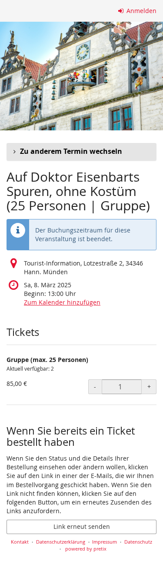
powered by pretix (85, 548)
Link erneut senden (81, 526)
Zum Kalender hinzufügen (62, 302)
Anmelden (140, 11)
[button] (81, 151)
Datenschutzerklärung (60, 541)
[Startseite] (81, 76)
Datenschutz (138, 541)
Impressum (104, 541)
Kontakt (20, 541)
